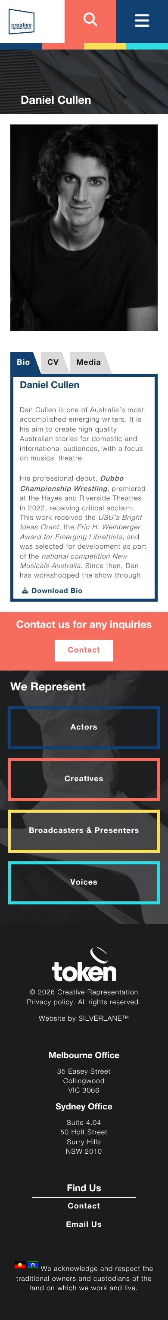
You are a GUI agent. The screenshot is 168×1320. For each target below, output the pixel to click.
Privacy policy (50, 1002)
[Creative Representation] (21, 21)
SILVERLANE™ (103, 1018)
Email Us (84, 1225)
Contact (84, 650)
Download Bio (56, 591)
